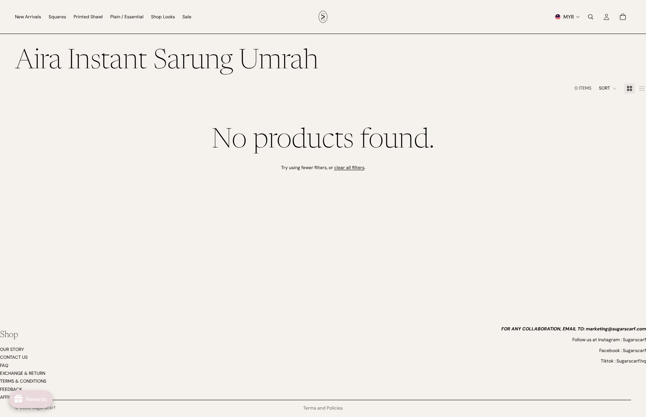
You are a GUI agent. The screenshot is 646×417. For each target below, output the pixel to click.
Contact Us (14, 357)
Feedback (11, 389)
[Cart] (623, 17)
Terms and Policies (323, 408)
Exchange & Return (22, 373)
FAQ (4, 365)
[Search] (590, 17)
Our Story (12, 349)
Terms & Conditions (23, 381)
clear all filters (349, 168)
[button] (608, 88)
